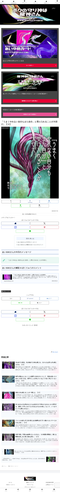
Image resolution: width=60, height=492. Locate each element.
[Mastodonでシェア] (23, 428)
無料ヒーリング (30, 482)
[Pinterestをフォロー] (44, 227)
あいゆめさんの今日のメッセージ (27, 242)
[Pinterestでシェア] (23, 437)
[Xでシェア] (9, 428)
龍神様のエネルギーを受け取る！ (30, 100)
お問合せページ (49, 484)
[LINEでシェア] (9, 437)
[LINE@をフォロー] (30, 231)
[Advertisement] (30, 337)
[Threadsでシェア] (23, 433)
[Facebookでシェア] (9, 433)
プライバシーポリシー (30, 487)
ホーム (10, 482)
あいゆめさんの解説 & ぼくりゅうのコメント (30, 244)
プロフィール (30, 484)
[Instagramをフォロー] (15, 227)
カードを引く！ (30, 65)
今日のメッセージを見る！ (30, 114)
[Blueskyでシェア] (36, 428)
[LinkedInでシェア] (36, 437)
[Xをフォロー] (44, 223)
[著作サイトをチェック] (15, 223)
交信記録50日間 (50, 482)
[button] (39, 206)
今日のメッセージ (6, 291)
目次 (27, 238)
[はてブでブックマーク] (50, 433)
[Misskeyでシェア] (50, 428)
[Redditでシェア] (36, 433)
